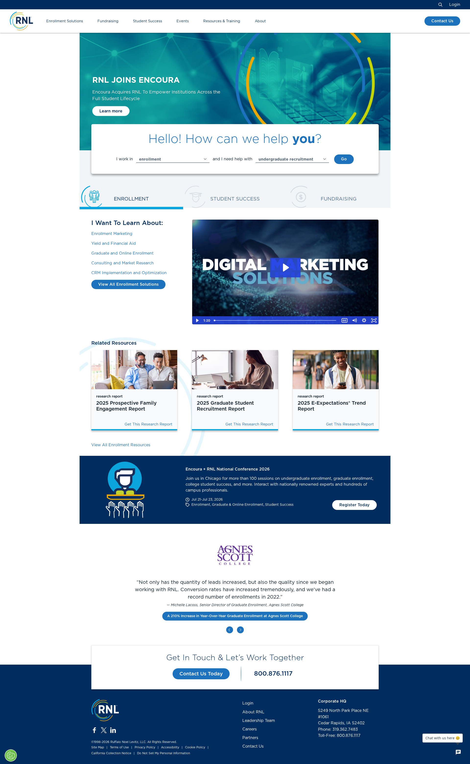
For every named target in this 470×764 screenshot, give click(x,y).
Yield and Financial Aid (113, 244)
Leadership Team (258, 721)
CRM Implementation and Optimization (129, 273)
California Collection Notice (111, 753)
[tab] (131, 199)
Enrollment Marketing (111, 234)
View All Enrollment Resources (120, 445)
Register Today (354, 505)
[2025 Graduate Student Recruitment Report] (235, 369)
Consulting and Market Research (122, 263)
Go (344, 159)
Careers (249, 729)
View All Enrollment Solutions (128, 284)
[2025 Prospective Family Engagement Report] (134, 369)
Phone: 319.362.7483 (338, 729)
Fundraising (107, 21)
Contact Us (442, 21)
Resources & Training (221, 21)
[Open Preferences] (11, 755)
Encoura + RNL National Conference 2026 (228, 469)
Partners (250, 738)
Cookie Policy (195, 747)
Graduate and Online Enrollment (122, 253)
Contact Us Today (201, 673)
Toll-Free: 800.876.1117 (339, 736)
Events (182, 21)
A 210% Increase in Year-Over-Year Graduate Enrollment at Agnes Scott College (235, 616)
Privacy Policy (145, 747)
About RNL (253, 712)
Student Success (147, 21)
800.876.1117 (273, 674)
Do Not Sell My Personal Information (163, 753)
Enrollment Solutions (64, 21)
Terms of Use (119, 747)
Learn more (110, 111)
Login (454, 5)
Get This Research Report (148, 424)
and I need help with (232, 159)
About (260, 21)
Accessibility (170, 747)
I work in (124, 159)
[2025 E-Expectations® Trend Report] (336, 369)
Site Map (97, 747)
